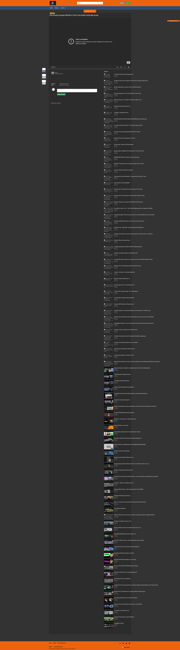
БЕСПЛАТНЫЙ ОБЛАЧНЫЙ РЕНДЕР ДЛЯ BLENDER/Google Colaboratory (130, 119)
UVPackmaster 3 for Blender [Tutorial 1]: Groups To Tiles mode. (128, 189)
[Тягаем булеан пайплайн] (108, 510)
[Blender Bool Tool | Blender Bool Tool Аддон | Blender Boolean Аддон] (108, 593)
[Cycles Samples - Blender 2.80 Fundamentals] (108, 299)
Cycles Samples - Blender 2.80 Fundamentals (124, 297)
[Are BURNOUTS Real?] (108, 625)
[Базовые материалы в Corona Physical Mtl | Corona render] (108, 95)
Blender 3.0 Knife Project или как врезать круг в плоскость (127, 527)
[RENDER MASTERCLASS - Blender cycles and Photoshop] (108, 159)
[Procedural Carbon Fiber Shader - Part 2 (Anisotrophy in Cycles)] (108, 127)
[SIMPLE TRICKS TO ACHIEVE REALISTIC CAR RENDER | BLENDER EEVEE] (108, 446)
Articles (63, 7)
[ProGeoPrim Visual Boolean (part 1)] (108, 402)
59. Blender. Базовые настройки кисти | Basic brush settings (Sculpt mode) (131, 80)
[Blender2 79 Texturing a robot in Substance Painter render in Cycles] (108, 165)
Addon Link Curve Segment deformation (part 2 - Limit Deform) (128, 604)
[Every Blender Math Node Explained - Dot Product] (108, 561)
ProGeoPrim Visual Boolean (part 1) (122, 399)
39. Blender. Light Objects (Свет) (121, 112)
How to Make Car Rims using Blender (122, 578)
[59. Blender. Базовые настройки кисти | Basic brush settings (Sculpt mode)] (108, 82)
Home (51, 7)
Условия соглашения (58, 646)
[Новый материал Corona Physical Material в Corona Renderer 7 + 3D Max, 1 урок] (108, 312)
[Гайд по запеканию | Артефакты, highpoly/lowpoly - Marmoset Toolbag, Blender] (108, 370)
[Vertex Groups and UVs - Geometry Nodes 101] (108, 286)
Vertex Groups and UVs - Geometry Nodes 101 (124, 284)
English (128, 647)
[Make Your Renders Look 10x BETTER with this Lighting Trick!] (108, 101)
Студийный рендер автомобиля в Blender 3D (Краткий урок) (128, 246)
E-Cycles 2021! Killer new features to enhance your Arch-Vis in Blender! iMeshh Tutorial (133, 259)
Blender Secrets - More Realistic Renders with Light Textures (127, 265)
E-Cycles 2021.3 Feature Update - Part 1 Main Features (126, 291)
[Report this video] (128, 67)
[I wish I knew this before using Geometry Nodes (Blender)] (108, 548)
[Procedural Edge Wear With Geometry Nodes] (108, 414)
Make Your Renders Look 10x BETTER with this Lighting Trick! (127, 99)
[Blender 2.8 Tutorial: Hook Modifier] (108, 453)
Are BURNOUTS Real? (119, 623)
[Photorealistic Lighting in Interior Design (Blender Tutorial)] (108, 434)
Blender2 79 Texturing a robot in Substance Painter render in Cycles (129, 163)
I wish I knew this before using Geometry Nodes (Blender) (126, 546)
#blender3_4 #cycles (64, 85)
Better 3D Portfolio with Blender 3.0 (122, 278)
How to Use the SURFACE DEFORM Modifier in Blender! (126, 565)
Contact (54, 643)
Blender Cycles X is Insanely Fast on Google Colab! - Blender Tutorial (129, 195)
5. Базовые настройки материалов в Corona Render (126, 342)
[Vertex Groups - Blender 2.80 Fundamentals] (108, 146)
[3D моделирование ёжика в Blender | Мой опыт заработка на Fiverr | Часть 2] (108, 465)
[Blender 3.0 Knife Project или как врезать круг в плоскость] (108, 529)
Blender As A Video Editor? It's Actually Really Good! (125, 572)
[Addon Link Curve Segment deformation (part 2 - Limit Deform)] (108, 606)
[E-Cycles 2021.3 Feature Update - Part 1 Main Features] (108, 293)
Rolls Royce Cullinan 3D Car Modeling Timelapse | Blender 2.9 (127, 438)
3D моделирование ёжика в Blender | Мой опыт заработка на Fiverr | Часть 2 (131, 463)
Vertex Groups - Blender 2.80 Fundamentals (123, 144)
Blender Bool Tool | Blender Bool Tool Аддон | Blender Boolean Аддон (129, 591)
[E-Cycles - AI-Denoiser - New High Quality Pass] (108, 273)
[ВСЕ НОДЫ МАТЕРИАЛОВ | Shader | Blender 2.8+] (108, 536)
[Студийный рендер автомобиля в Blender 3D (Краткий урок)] (108, 248)
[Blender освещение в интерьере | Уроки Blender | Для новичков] (108, 204)
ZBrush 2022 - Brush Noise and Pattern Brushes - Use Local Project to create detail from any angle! (136, 476)
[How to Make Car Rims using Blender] (108, 580)
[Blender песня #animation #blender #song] (108, 459)
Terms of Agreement (61, 643)
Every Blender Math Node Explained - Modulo (124, 553)
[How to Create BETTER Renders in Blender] (108, 171)
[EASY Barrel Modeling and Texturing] (108, 497)
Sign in (122, 3)
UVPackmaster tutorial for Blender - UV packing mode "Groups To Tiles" (130, 176)
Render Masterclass (64, 83)
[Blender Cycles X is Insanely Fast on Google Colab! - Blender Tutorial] (108, 197)
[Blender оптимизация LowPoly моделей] (108, 472)
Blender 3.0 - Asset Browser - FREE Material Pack (125, 419)
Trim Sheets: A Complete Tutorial (121, 610)
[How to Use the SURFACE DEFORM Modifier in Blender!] (108, 568)
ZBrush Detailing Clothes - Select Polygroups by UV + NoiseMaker (128, 489)
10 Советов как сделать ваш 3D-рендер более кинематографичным (130, 336)
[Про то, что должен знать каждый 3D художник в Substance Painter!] (108, 504)
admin (56, 72)
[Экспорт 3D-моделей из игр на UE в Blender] (108, 619)
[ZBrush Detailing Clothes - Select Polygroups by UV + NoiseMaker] (108, 491)
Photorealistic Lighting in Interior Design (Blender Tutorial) (127, 431)
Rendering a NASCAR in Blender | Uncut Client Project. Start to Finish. (129, 221)
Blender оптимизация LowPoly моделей (123, 470)
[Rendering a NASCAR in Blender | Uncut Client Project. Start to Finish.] (108, 223)
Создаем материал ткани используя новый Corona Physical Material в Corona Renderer (134, 214)
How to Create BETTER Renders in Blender (123, 170)
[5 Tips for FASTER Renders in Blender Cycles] (108, 305)
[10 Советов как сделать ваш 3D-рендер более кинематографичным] (108, 338)
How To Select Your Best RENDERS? (122, 182)
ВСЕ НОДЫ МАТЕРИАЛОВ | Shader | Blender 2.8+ (125, 533)
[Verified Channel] (58, 72)
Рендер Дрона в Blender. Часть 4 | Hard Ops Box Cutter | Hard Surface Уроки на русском (133, 323)
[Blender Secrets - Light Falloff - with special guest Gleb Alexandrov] (108, 229)
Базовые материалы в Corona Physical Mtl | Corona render (127, 93)
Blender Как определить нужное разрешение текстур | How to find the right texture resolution (135, 406)
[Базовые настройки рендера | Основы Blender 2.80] (108, 254)
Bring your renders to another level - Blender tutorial (125, 329)
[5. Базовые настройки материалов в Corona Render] (108, 344)
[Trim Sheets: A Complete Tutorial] (108, 612)
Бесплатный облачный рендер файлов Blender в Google (127, 131)
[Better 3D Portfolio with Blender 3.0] (108, 279)
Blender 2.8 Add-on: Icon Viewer (121, 425)
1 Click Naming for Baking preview (121, 380)
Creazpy (116, 516)
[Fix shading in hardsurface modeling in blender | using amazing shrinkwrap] (108, 395)
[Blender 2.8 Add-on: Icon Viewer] (108, 427)
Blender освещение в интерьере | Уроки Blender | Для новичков (128, 202)
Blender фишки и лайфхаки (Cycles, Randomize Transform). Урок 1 (129, 150)
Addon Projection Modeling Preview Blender (124, 387)
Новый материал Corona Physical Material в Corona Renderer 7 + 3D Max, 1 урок (132, 310)
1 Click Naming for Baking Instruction (122, 374)
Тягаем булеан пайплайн (120, 508)
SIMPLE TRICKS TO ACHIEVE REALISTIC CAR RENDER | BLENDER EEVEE (129, 444)
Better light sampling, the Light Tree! (122, 106)
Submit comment (61, 94)
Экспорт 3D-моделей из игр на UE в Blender (124, 617)
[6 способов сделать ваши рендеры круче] (108, 76)
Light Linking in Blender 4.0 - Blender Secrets (124, 355)
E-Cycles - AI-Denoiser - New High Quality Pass (124, 272)
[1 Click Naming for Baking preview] (108, 382)
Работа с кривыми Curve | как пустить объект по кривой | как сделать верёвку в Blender (134, 514)
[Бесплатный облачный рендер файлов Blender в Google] (108, 133)
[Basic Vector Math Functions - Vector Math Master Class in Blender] (108, 542)
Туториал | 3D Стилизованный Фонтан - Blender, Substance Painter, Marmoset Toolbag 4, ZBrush (136, 585)
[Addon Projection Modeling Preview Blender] (108, 389)
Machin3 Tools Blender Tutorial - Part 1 (123, 521)
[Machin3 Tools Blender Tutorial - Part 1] (108, 523)
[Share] (125, 67)
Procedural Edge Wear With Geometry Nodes (124, 412)
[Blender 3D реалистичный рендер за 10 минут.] (108, 139)
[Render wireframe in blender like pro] (108, 241)
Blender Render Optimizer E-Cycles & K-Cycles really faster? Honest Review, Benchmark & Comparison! (137, 361)
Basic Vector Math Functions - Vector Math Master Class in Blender (129, 540)
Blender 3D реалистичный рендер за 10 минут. (124, 138)
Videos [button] (56, 7)
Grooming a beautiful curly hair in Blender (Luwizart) (125, 597)
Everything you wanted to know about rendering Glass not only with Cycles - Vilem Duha (133, 233)
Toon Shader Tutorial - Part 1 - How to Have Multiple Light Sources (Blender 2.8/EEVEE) (133, 208)
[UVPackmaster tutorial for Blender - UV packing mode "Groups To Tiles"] (108, 178)
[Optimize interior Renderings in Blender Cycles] (108, 350)
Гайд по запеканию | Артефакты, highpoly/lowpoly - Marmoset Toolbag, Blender (132, 368)
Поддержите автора (89, 11)
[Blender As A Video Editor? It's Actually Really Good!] (108, 574)
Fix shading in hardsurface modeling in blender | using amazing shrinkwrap (130, 393)
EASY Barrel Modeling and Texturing (122, 495)
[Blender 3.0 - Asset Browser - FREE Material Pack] (108, 421)
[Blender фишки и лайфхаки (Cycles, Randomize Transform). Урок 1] (108, 152)
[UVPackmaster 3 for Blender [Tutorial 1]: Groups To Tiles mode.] (108, 190)
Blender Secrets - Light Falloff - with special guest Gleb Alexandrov (128, 227)
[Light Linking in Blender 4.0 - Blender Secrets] (108, 356)
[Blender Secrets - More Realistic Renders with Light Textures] (108, 267)
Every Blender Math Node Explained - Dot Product (125, 559)
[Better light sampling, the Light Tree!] (108, 107)
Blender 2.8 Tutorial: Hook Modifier (122, 450)
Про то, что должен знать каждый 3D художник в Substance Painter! (130, 502)
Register (127, 3)
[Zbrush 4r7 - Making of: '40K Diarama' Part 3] (108, 485)
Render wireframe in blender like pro (122, 240)
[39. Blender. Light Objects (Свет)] (108, 113)
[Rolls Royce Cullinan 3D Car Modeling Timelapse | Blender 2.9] (108, 440)
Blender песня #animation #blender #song (123, 457)
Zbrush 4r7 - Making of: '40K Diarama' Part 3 (124, 482)
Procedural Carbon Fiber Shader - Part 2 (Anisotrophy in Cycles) (128, 125)
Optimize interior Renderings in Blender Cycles (124, 348)
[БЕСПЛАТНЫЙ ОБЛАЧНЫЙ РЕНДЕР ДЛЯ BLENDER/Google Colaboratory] (108, 121)
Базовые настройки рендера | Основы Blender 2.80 (126, 253)
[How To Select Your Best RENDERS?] (108, 183)
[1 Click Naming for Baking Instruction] (108, 376)
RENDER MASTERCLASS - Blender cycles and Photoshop (126, 157)
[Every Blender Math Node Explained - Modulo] (108, 555)
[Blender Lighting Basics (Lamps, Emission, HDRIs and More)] (108, 89)
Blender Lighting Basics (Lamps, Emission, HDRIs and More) (127, 87)
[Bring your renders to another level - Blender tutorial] (108, 331)
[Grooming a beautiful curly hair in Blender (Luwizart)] (108, 599)
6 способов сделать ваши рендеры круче (123, 74)
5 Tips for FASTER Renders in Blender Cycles (124, 304)
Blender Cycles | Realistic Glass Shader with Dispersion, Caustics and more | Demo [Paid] (133, 316)
